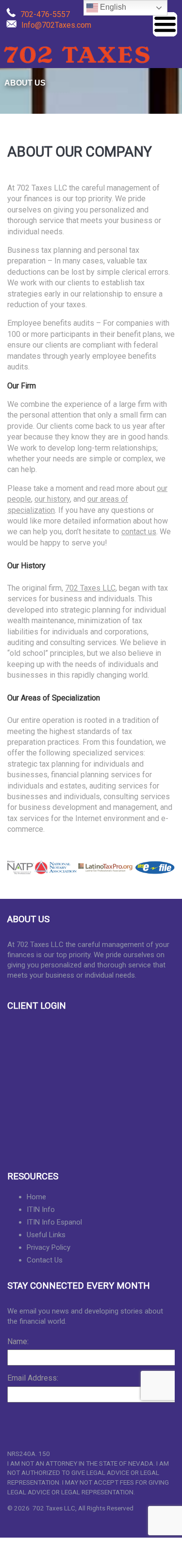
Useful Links (46, 1234)
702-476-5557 (45, 14)
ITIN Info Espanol (54, 1222)
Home (36, 1196)
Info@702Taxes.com (56, 25)
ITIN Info (41, 1209)
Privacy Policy (48, 1247)
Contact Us (45, 1260)
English (112, 7)
